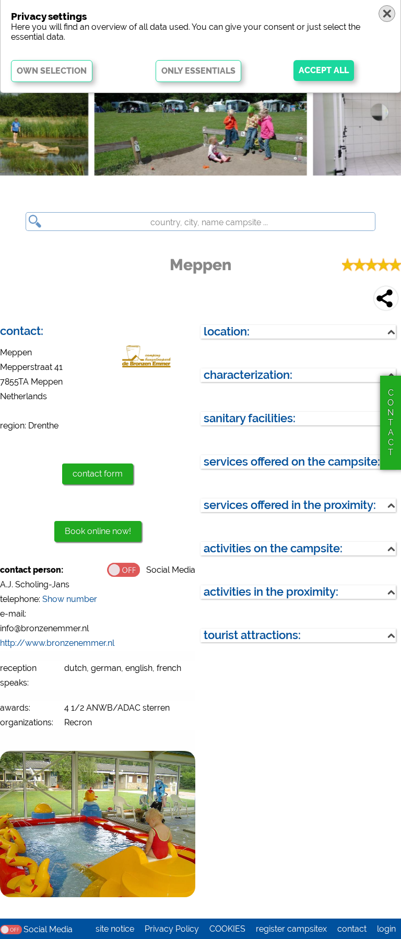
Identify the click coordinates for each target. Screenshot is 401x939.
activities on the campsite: (273, 548)
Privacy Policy (172, 929)
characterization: (248, 374)
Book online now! (98, 531)
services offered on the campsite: (292, 461)
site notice (115, 929)
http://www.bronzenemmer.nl (57, 643)
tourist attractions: (252, 635)
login (386, 929)
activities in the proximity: (271, 591)
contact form (98, 474)
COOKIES (227, 929)
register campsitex (291, 929)
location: (227, 331)
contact (352, 929)
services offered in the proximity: (290, 505)
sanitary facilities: (250, 418)
